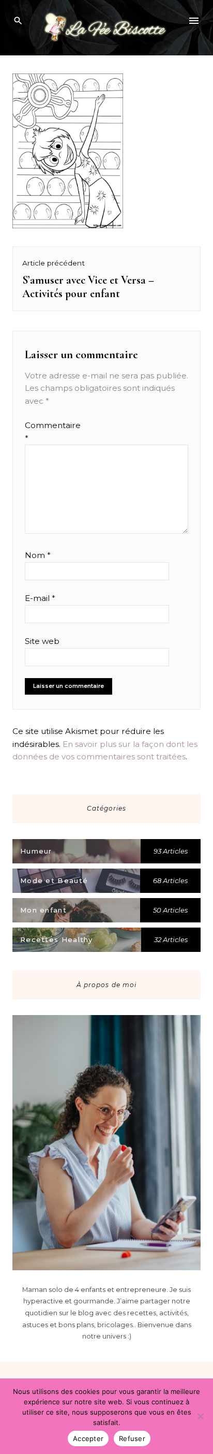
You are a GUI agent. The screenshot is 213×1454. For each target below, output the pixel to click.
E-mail (40, 598)
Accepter (88, 1438)
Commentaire (45, 431)
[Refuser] (200, 1416)
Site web (42, 641)
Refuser (132, 1438)
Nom (38, 555)
